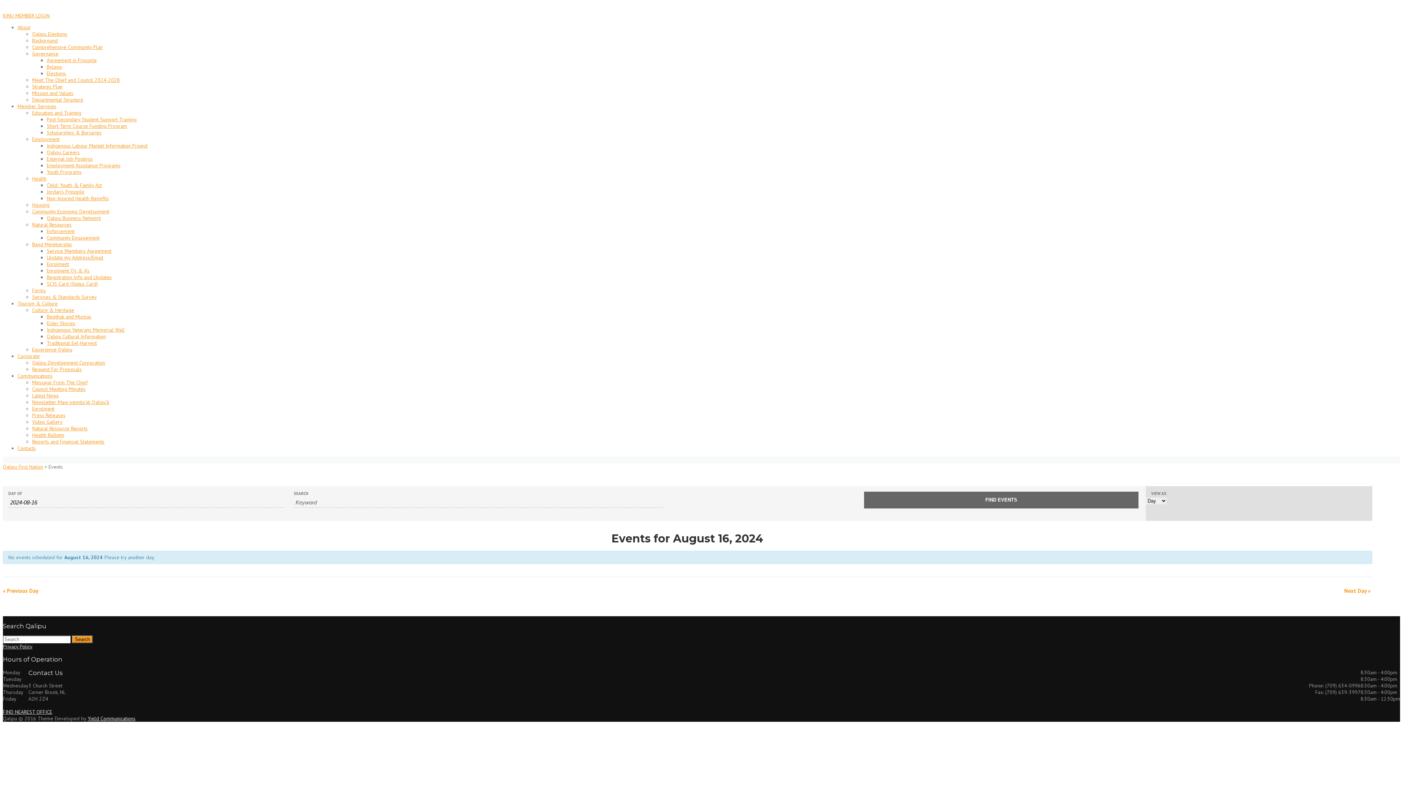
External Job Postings (70, 159)
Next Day (1357, 590)
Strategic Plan (47, 86)
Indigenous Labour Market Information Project (97, 145)
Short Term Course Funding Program (87, 126)
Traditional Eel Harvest (72, 343)
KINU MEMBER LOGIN (26, 15)
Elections (56, 73)
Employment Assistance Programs (84, 165)
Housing (41, 205)
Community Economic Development (70, 211)
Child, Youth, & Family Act (74, 185)
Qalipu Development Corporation (68, 362)
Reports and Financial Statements (68, 441)
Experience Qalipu (52, 349)
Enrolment (58, 264)
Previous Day (20, 590)
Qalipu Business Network (74, 218)
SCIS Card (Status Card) (72, 284)
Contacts (27, 448)
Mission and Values (52, 93)
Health (39, 178)
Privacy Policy (18, 646)
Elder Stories (61, 323)
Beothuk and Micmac (69, 316)
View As (1159, 494)
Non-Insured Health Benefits (78, 198)
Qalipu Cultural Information (76, 336)
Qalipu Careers (63, 152)
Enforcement (61, 231)
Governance (45, 53)
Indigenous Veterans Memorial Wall (86, 330)
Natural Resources (52, 224)
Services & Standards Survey (64, 297)
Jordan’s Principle (65, 191)
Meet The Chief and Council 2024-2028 (76, 80)
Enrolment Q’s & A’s (68, 270)
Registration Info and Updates (79, 277)
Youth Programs (64, 172)
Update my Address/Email (75, 257)
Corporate (29, 356)
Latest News (45, 395)
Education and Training (56, 113)
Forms (39, 290)
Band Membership (52, 244)
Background (45, 40)
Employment (46, 139)
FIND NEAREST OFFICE (27, 712)
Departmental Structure (57, 99)
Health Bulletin (48, 435)
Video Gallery (47, 422)
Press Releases (48, 415)
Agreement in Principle (72, 60)
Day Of (15, 494)
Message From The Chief (60, 382)
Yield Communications (112, 718)
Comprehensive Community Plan (67, 47)
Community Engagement (73, 238)
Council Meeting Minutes (58, 389)
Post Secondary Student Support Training (92, 119)
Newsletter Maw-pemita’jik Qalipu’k (70, 402)
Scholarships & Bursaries (74, 132)
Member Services (37, 106)
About (24, 27)
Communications (35, 376)
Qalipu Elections (49, 34)
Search (301, 494)
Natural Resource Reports (60, 428)
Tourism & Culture (38, 303)
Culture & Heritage (53, 310)
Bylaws (54, 67)
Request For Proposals (57, 369)
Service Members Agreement (79, 251)
